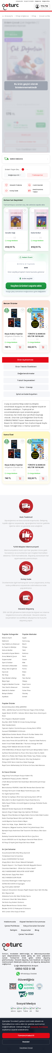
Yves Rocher (26, 678)
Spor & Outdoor (7, 662)
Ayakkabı (5, 697)
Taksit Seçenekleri (26, 380)
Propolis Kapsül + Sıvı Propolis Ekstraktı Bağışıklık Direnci (22, 865)
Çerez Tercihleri (26, 934)
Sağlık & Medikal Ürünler (11, 684)
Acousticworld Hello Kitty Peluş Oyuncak (16, 853)
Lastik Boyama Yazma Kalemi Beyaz (14, 821)
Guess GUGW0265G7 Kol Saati (13, 859)
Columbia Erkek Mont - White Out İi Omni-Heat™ (19, 868)
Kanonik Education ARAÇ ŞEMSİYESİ (14, 707)
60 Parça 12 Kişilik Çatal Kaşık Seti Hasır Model (18, 842)
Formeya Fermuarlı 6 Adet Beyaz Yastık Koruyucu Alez (21, 791)
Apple (24, 638)
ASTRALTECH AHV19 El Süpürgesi (13, 884)
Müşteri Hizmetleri (29, 1)
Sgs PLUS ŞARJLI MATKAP (11, 887)
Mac (23, 675)
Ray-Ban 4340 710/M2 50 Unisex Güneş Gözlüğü (19, 722)
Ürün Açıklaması (25, 359)
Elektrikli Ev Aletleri (8, 690)
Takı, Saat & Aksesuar (9, 687)
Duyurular (26, 930)
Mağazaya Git (13, 175)
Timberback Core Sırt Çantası (12, 856)
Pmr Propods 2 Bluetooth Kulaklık (13, 719)
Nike (23, 662)
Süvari (24, 659)
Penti (24, 656)
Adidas (24, 666)
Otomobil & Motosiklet (9, 666)
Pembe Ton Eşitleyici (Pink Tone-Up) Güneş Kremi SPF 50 (22, 797)
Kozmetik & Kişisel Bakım (10, 653)
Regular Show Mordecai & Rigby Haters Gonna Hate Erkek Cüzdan (25, 815)
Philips (24, 647)
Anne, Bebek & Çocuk (9, 656)
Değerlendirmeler (26, 373)
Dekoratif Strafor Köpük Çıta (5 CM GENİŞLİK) (17, 809)
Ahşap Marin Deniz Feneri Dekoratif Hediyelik (17, 862)
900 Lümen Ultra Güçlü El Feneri (13, 912)
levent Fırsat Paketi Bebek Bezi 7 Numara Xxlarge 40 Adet (22, 744)
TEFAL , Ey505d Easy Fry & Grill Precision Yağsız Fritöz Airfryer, (23, 710)
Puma (24, 669)
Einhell (24, 697)
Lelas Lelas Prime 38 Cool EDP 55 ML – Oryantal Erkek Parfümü (24, 741)
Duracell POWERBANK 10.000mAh (13, 731)
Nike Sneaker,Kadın (9, 725)
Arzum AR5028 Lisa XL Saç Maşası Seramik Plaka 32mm (22, 839)
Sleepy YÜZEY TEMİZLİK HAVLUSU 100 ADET (16, 747)
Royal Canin (26, 684)
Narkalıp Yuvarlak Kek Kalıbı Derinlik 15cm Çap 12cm (20, 836)
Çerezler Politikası (39, 1027)
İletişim (13, 930)
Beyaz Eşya (6, 681)
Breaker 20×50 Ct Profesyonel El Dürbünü (16, 908)
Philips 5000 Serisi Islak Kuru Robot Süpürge (18, 762)
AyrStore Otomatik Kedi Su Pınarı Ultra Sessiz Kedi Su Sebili (23, 753)
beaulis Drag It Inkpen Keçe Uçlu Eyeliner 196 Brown (20, 812)
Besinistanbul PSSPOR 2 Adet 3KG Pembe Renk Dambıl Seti (23, 788)
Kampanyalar (19, 1)
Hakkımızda (10, 921)
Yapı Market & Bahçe (9, 678)
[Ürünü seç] (7, 210)
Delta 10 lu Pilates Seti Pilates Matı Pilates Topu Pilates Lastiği (24, 756)
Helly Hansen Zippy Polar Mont (12, 874)
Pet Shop (5, 675)
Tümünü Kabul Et (26, 1035)
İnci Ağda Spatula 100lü (10, 794)
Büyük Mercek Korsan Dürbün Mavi (14, 905)
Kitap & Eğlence (22, 16)
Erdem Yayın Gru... (12, 169)
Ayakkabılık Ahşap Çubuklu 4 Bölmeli (15, 779)
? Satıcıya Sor (37, 175)
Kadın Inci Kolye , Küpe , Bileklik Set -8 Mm (17, 824)
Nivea (24, 672)
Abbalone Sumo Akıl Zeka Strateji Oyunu (16, 896)
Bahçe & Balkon (7, 693)
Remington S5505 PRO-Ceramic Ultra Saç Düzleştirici (21, 759)
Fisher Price (26, 690)
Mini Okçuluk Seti (8, 893)
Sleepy (24, 681)
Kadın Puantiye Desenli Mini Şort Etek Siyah (17, 818)
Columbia (25, 687)
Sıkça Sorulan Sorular (34, 926)
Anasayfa (9, 16)
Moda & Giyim (7, 638)
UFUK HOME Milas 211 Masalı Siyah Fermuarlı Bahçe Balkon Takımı (25, 750)
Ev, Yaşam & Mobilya (9, 647)
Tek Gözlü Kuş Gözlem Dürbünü (13, 902)
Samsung (26, 641)
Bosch (24, 644)
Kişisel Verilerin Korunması (32, 921)
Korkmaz (25, 653)
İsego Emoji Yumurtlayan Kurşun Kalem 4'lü (17, 776)
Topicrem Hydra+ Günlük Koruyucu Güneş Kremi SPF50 (21, 728)
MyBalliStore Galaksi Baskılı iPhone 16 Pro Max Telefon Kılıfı (22, 734)
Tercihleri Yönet (26, 1048)
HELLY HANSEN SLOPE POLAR (11, 878)
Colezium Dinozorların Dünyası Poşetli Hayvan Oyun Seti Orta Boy (24, 890)
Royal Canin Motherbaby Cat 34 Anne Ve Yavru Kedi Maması (23, 765)
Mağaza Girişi (46, 1)
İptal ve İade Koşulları (26, 394)
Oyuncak (5, 672)
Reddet (26, 1041)
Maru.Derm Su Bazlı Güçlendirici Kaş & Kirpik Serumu (21, 800)
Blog (37, 930)
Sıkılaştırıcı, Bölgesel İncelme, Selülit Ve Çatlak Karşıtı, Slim (23, 827)
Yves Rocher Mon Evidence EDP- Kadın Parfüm (18, 737)
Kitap (34, 16)
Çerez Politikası (12, 926)
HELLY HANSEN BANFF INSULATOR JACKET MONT (18, 871)
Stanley (25, 693)
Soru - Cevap (26, 387)
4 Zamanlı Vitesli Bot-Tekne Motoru (14, 899)
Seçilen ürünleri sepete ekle (26, 285)
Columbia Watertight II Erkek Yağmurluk (16, 881)
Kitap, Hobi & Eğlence (9, 669)
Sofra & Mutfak (7, 650)
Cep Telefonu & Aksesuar (11, 644)
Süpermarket (7, 659)
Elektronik (5, 641)
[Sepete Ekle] (20, 347)
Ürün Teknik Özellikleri (26, 366)
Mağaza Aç (38, 1)
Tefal (24, 650)
